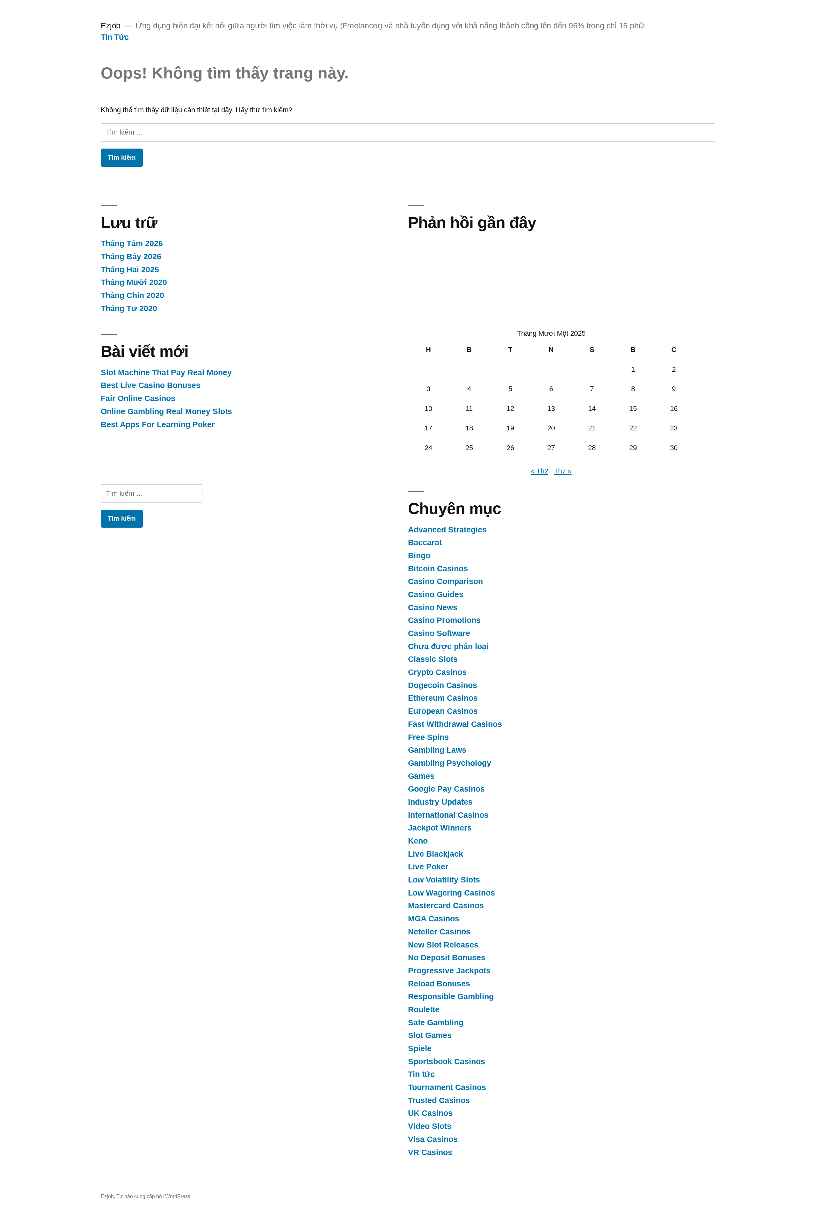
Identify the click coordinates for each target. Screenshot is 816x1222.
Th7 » (563, 471)
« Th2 (539, 471)
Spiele (420, 1048)
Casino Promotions (444, 620)
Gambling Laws (437, 750)
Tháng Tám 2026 (132, 243)
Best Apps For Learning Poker (158, 424)
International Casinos (448, 815)
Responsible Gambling (451, 996)
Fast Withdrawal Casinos (455, 724)
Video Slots (429, 1126)
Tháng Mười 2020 (134, 282)
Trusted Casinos (439, 1100)
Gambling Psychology (449, 763)
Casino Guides (435, 594)
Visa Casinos (433, 1139)
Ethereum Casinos (443, 698)
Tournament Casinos (447, 1087)
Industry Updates (440, 802)
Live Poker (428, 866)
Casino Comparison (445, 581)
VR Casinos (430, 1152)
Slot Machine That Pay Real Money (166, 372)
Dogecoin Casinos (442, 685)
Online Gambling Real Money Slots (166, 411)
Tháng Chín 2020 (132, 295)
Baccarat (425, 542)
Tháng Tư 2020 (129, 308)
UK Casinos (430, 1113)
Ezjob (110, 25)
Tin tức (421, 1074)
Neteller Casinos (439, 931)
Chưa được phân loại (448, 646)
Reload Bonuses (439, 983)
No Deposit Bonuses (446, 957)
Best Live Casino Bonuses (150, 385)
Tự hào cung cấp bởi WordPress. (154, 1196)
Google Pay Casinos (446, 789)
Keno (418, 841)
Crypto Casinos (437, 672)
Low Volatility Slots (444, 879)
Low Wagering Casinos (451, 893)
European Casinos (443, 711)
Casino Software (439, 633)
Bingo (419, 555)
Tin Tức (115, 37)
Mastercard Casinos (446, 905)
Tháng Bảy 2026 (131, 256)
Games (421, 776)
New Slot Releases (443, 944)
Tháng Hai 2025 (130, 269)
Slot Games (430, 1035)
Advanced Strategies (447, 529)
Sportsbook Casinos (446, 1061)
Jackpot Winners (440, 827)
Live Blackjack (435, 854)
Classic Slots (433, 659)
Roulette (424, 1009)
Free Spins (428, 737)
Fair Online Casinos (138, 398)
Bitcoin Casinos (438, 568)
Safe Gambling (435, 1022)
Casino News (432, 607)
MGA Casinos (433, 918)
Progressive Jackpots (449, 970)
